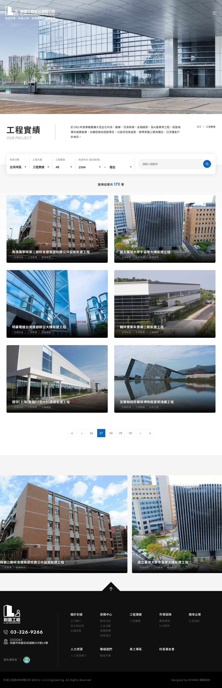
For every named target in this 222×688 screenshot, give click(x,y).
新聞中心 (106, 614)
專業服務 (164, 621)
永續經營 (76, 630)
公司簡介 (76, 621)
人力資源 (77, 649)
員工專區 (136, 649)
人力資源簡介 (79, 655)
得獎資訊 (105, 635)
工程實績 (136, 614)
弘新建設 (194, 621)
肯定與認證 (77, 626)
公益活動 (105, 626)
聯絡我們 (106, 649)
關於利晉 (77, 614)
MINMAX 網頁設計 (199, 680)
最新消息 (105, 621)
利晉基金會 (167, 649)
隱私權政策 (10, 659)
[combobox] (18, 167)
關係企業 (195, 614)
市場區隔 (165, 614)
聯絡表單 (105, 655)
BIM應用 (164, 626)
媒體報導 (105, 630)
